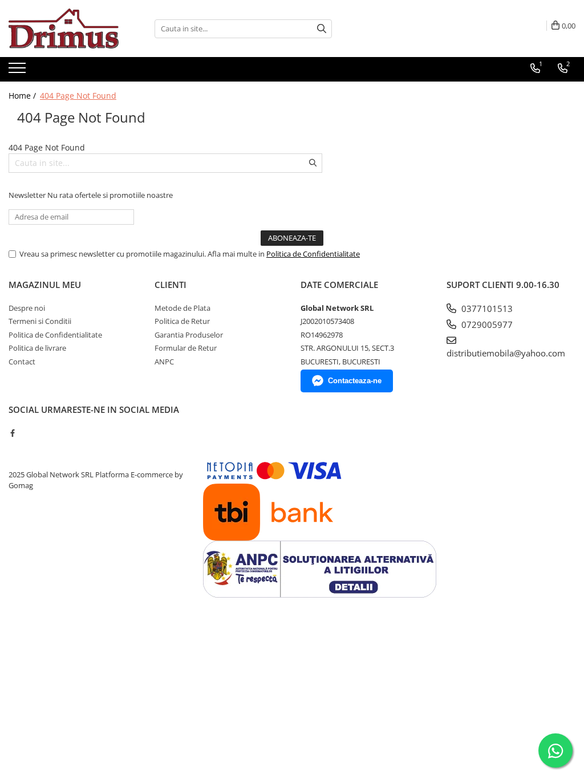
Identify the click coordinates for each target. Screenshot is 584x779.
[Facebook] (12, 433)
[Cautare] (321, 28)
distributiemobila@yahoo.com (506, 353)
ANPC (164, 361)
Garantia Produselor (189, 335)
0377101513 (486, 308)
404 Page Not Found (78, 95)
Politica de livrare (37, 348)
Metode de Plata (182, 308)
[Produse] (19, 71)
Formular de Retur (186, 348)
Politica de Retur (182, 321)
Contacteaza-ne (355, 380)
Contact (22, 361)
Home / (23, 95)
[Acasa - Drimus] (66, 28)
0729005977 (486, 324)
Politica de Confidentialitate (313, 254)
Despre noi (27, 308)
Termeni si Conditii (40, 321)
